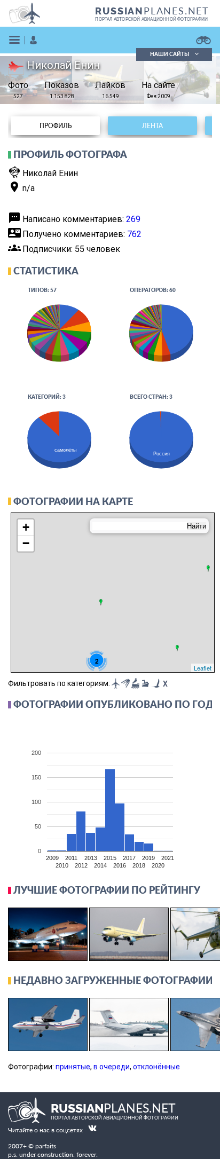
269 (133, 219)
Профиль (56, 126)
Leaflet (202, 668)
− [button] (25, 543)
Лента (152, 126)
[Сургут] (208, 568)
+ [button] (25, 527)
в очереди (111, 1066)
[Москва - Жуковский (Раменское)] (101, 602)
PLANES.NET (152, 11)
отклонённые (156, 1066)
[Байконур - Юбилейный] (177, 648)
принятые (73, 1066)
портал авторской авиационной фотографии (151, 19)
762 (134, 234)
